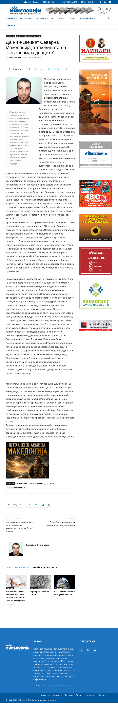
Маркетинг (57, 695)
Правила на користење (86, 695)
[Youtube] (110, 2)
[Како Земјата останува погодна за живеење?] (64, 582)
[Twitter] (36, 505)
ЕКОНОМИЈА (41, 18)
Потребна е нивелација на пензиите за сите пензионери (60, 524)
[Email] (42, 505)
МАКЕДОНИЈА (25, 18)
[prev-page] (7, 606)
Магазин (10, 588)
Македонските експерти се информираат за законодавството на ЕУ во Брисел (19, 527)
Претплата (69, 695)
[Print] (49, 505)
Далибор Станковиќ (18, 57)
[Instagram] (105, 2)
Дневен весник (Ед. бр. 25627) (42, 484)
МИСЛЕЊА (10, 36)
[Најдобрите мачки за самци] (40, 582)
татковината (22, 484)
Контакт (102, 695)
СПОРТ (72, 18)
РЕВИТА (82, 2)
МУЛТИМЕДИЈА (86, 18)
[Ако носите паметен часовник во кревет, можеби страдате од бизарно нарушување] (16, 582)
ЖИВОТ (62, 18)
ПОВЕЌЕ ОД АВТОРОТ (44, 567)
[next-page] (12, 606)
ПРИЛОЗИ (11, 25)
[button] (108, 18)
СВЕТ (53, 18)
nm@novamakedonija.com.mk (57, 685)
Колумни (20, 36)
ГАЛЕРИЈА (11, 18)
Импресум (45, 695)
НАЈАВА (91, 2)
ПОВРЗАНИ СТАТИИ (17, 567)
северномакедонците (16, 487)
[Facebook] (100, 2)
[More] (66, 69)
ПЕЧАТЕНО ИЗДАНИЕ (68, 2)
